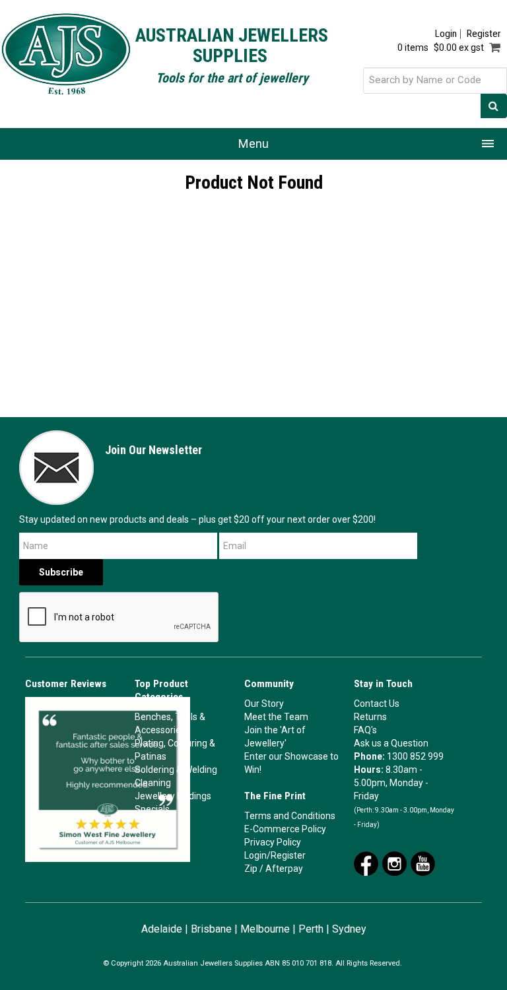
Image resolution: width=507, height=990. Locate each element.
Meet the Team (276, 716)
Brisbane (211, 929)
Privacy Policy (272, 842)
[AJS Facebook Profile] (366, 862)
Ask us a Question (391, 743)
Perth (310, 929)
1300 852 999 (415, 756)
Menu (253, 143)
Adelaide (161, 929)
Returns (370, 716)
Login (446, 34)
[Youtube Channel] (423, 862)
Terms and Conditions (289, 815)
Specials (152, 809)
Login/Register (275, 855)
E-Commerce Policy (285, 829)
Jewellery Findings (173, 796)
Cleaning (153, 782)
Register (483, 34)
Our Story (264, 703)
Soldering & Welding (176, 769)
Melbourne (265, 929)
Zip (250, 868)
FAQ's (365, 730)
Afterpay (284, 868)
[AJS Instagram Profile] (394, 862)
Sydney (349, 929)
